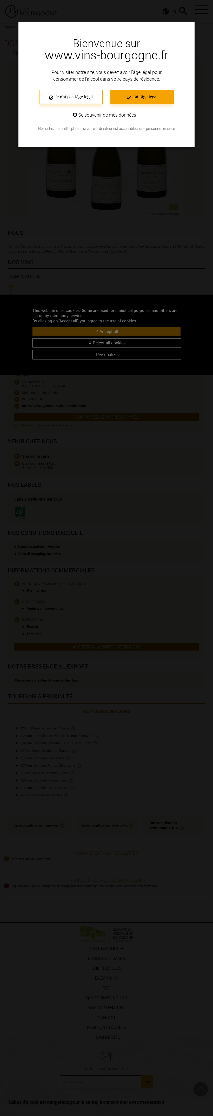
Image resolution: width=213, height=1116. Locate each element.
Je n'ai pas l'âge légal (73, 96)
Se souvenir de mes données (107, 115)
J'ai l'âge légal (144, 96)
